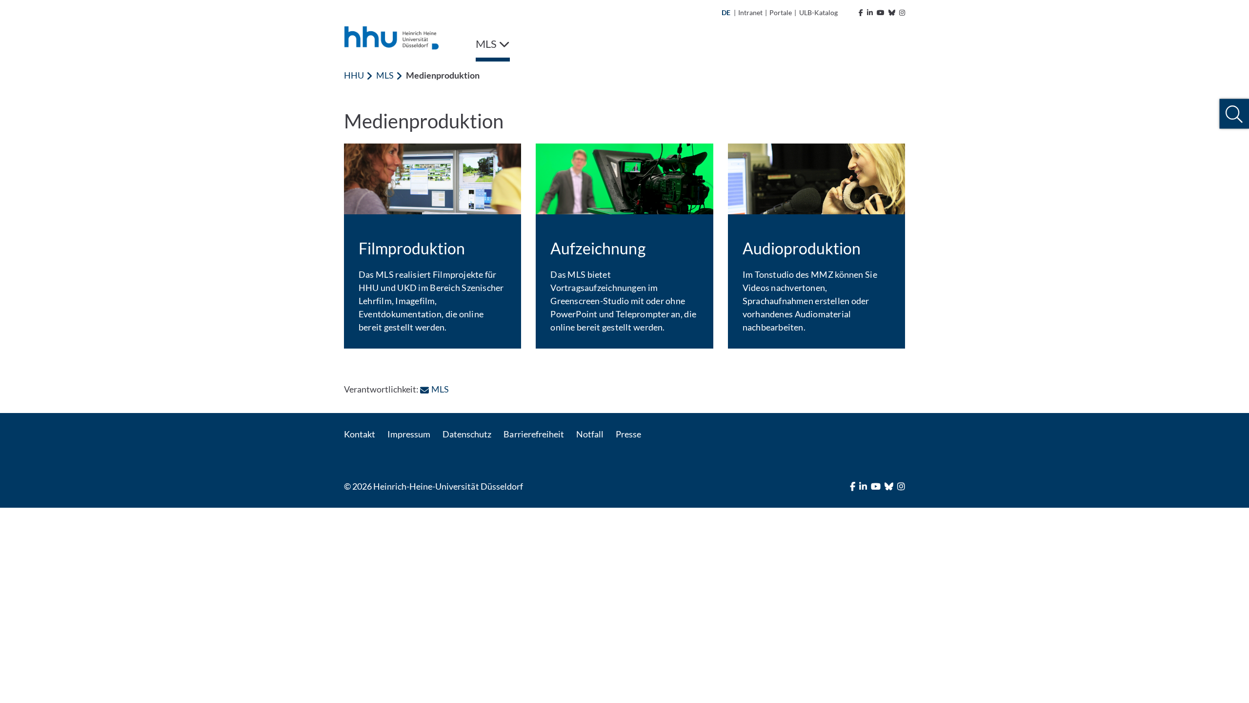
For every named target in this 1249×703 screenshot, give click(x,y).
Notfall (590, 434)
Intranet (750, 12)
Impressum (408, 434)
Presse (628, 434)
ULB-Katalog (818, 12)
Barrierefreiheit (534, 434)
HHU (354, 75)
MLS (385, 75)
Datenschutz (467, 434)
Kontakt (359, 434)
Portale (780, 12)
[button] (1234, 114)
